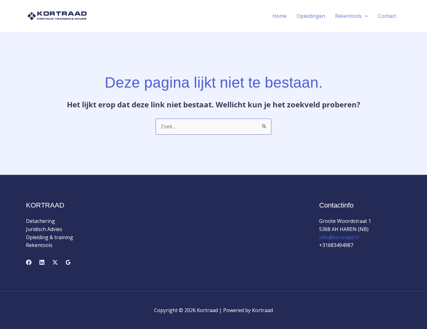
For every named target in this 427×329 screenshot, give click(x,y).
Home (280, 16)
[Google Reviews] (68, 262)
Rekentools (348, 16)
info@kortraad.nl (339, 237)
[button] (365, 16)
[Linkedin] (42, 262)
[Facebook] (29, 262)
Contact (387, 16)
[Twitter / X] (55, 262)
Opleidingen (311, 16)
